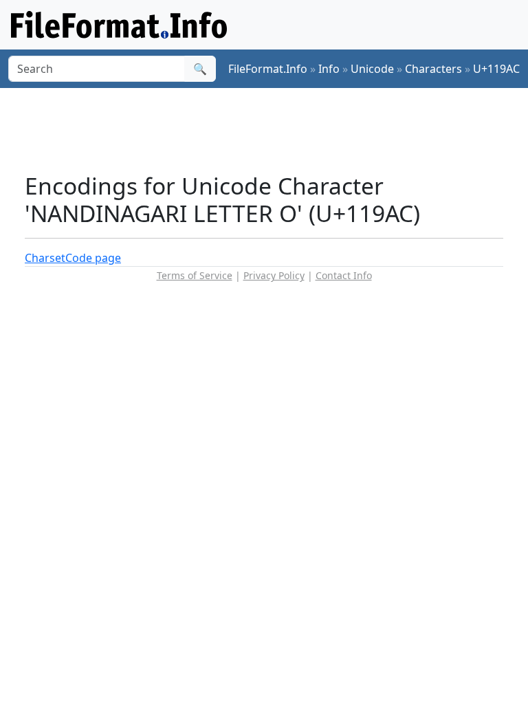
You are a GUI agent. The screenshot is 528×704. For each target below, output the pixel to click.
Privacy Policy (274, 275)
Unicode (372, 68)
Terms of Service (194, 275)
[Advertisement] (275, 130)
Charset (45, 257)
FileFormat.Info (267, 68)
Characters (433, 68)
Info (329, 68)
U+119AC (496, 68)
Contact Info (344, 275)
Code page (93, 257)
